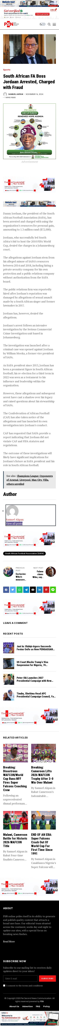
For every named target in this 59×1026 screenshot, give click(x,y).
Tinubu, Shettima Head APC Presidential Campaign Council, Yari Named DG (36, 696)
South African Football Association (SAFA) (24, 553)
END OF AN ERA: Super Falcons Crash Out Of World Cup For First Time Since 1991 (42, 844)
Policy (46, 1006)
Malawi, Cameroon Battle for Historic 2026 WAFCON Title (15, 840)
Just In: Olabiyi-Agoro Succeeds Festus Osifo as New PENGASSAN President (35, 649)
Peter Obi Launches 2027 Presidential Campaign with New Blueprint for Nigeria (34, 680)
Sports (6, 70)
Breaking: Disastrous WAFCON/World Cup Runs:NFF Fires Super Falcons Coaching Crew (15, 778)
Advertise (27, 1006)
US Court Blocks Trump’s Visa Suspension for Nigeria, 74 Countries (32, 665)
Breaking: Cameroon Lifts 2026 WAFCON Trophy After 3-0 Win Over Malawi (42, 774)
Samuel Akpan (15, 94)
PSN (42, 1001)
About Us (14, 1006)
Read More (9, 941)
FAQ (38, 1006)
